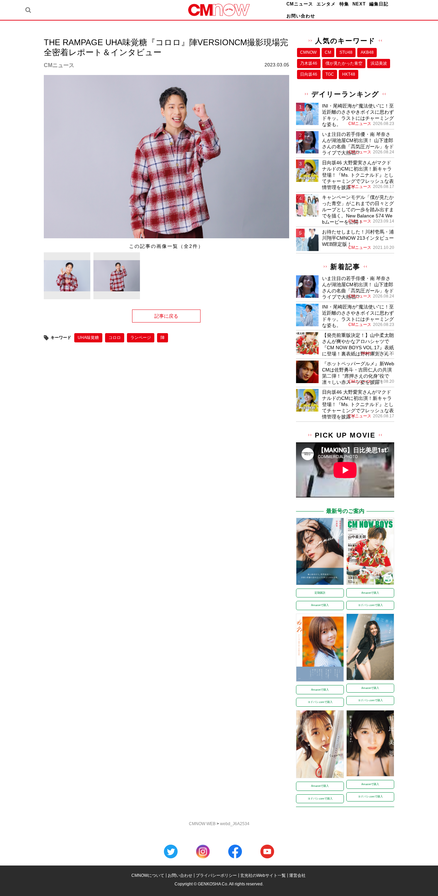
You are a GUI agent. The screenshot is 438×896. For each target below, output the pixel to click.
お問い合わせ (300, 15)
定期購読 (319, 592)
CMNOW (308, 52)
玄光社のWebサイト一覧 (263, 875)
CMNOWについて (147, 875)
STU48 (345, 52)
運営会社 (297, 875)
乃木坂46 (308, 63)
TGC (329, 74)
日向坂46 (308, 74)
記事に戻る (166, 316)
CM (328, 52)
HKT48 (348, 74)
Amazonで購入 (320, 605)
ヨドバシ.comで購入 (370, 605)
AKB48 (367, 52)
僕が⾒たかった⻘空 (343, 63)
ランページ (140, 337)
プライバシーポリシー (216, 875)
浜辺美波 (379, 63)
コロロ (114, 337)
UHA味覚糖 (88, 337)
